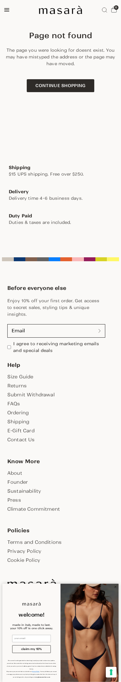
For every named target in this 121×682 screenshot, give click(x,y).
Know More (23, 461)
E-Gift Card (21, 431)
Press (14, 500)
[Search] (104, 10)
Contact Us (21, 440)
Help (13, 365)
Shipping (18, 422)
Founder (17, 482)
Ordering (18, 413)
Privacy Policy (24, 551)
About (14, 473)
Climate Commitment (33, 509)
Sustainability (24, 491)
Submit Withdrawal (31, 395)
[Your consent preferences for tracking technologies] (111, 672)
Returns (17, 386)
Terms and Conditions (34, 542)
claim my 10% (31, 649)
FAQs (13, 404)
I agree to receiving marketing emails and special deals (56, 347)
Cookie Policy (23, 560)
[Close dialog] (115, 587)
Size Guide (20, 377)
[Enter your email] (99, 331)
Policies (18, 530)
